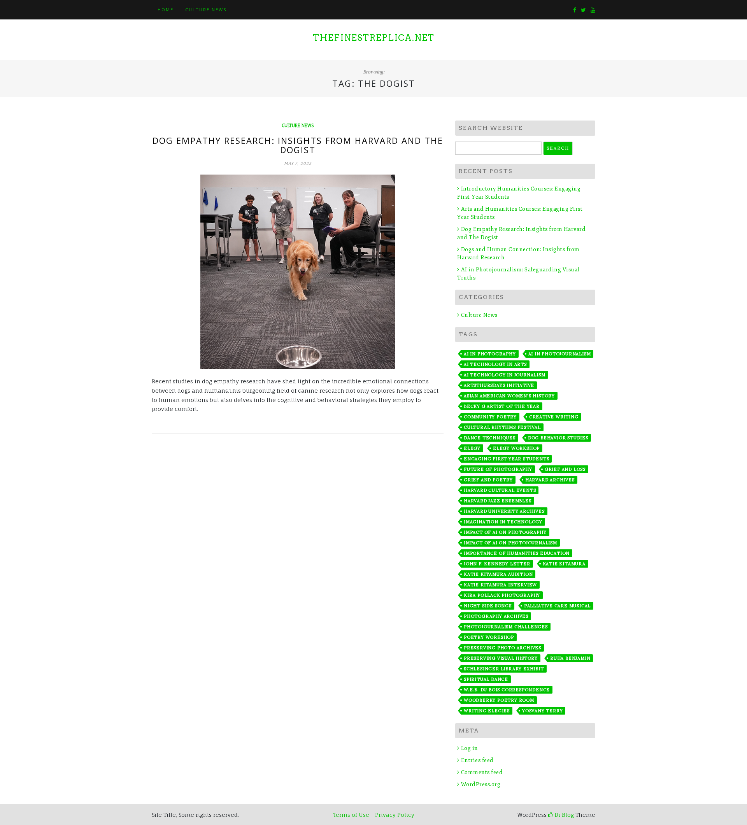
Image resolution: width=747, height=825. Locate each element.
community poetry (490, 416)
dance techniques (490, 437)
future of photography (498, 469)
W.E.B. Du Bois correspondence (507, 689)
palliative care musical (557, 605)
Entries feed (477, 760)
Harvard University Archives (504, 511)
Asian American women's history (509, 396)
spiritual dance (486, 679)
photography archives (496, 616)
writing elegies (487, 710)
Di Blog (563, 814)
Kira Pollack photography (502, 595)
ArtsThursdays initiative (499, 385)
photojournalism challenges (506, 626)
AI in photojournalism (559, 354)
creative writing (554, 416)
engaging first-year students (506, 458)
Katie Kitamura (564, 563)
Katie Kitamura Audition (498, 574)
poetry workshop (489, 637)
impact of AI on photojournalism (510, 542)
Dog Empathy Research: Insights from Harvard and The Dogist (298, 145)
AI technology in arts (495, 364)
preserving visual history (501, 658)
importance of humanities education (517, 553)
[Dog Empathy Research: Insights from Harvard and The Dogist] (298, 272)
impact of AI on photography (505, 532)
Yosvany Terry (542, 710)
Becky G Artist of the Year (502, 406)
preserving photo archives (502, 647)
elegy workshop (516, 448)
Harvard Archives (550, 479)
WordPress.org (480, 784)
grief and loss (565, 469)
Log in (469, 748)
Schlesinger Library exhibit (504, 668)
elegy (472, 448)
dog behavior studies (558, 437)
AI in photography (490, 354)
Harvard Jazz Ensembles (497, 500)
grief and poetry (488, 479)
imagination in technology (503, 521)
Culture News (205, 9)
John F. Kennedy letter (497, 563)
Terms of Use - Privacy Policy (373, 814)
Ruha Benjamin (570, 658)
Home (166, 9)
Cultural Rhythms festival (502, 427)
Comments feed (482, 772)
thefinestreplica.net (373, 38)
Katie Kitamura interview (500, 584)
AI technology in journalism (504, 375)
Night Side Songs (488, 605)
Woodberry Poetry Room (499, 700)
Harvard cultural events (500, 490)
